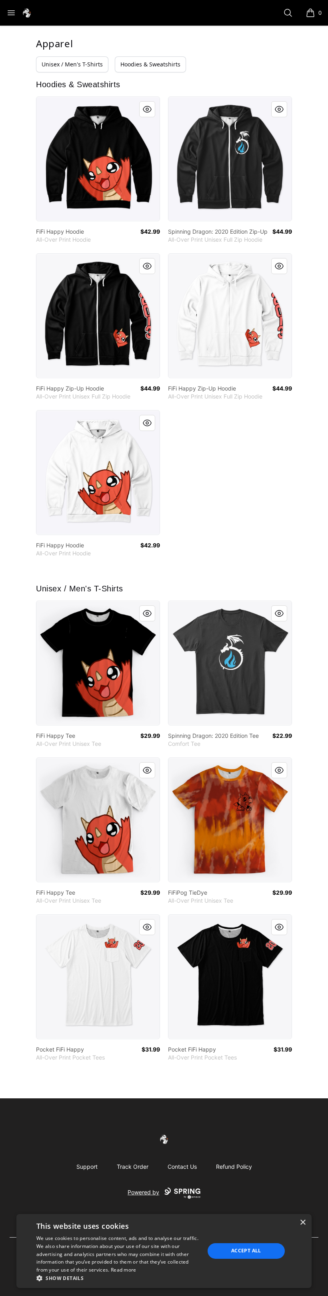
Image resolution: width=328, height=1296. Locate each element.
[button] (118, 1278)
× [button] (303, 1223)
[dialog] (164, 1251)
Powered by (143, 1192)
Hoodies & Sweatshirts (150, 64)
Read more (123, 1269)
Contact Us (182, 1166)
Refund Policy (234, 1166)
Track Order (132, 1166)
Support (87, 1166)
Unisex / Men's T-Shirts (72, 64)
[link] (98, 159)
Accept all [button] (246, 1250)
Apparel (54, 43)
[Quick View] (147, 109)
